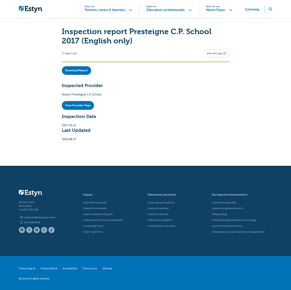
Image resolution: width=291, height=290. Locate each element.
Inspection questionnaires (227, 226)
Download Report (76, 70)
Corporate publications (161, 202)
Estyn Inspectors (93, 232)
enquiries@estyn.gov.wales (39, 217)
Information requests (160, 220)
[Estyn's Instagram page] (44, 230)
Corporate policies (158, 208)
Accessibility (70, 268)
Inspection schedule (94, 208)
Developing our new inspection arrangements (238, 232)
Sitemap (107, 268)
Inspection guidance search (227, 208)
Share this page (214, 53)
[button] (108, 9)
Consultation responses (161, 226)
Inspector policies (158, 214)
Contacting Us (27, 268)
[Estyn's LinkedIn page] (36, 230)
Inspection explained (224, 202)
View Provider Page (78, 105)
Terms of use (89, 268)
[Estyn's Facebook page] (21, 230)
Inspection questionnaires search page (234, 220)
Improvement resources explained (103, 220)
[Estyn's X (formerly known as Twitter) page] (29, 230)
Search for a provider (95, 202)
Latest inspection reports (98, 214)
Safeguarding (219, 214)
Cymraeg (252, 9)
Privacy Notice (49, 268)
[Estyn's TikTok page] (51, 230)
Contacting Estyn (93, 226)
